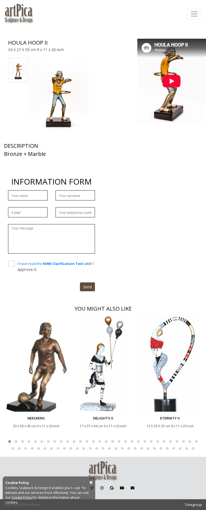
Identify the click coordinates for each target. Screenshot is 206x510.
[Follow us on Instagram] (102, 487)
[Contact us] (132, 487)
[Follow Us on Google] (111, 487)
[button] (9, 441)
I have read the (51, 263)
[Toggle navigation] (194, 14)
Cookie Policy (22, 497)
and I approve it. (55, 266)
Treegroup (193, 504)
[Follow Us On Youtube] (122, 487)
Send (87, 286)
